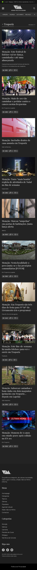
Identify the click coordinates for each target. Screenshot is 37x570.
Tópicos (4, 499)
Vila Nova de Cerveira (9, 538)
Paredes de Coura (8, 532)
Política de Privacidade (18, 567)
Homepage (6, 493)
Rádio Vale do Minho (8, 510)
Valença (12, 14)
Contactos (5, 512)
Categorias (5, 496)
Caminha (5, 530)
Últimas (4, 501)
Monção (5, 14)
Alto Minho (20, 14)
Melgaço (28, 14)
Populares (5, 504)
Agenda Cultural (7, 507)
